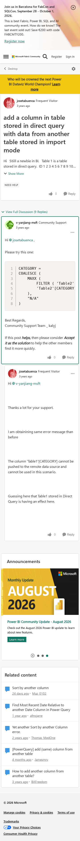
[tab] (38, 655)
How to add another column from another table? (38, 773)
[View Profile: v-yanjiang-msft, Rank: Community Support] (9, 224)
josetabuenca (26, 101)
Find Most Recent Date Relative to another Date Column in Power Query (41, 707)
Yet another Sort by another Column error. (40, 729)
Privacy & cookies (41, 812)
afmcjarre (36, 715)
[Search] (45, 56)
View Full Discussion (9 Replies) (27, 212)
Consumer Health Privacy (21, 833)
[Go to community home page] (26, 56)
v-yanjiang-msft (27, 222)
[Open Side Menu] (6, 56)
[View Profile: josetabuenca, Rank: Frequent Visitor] (9, 103)
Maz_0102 (39, 693)
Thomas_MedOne (43, 738)
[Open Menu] (73, 69)
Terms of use (66, 812)
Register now (14, 41)
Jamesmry (41, 759)
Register (56, 56)
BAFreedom (39, 782)
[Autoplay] (32, 655)
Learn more (15, 639)
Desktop (13, 68)
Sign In (70, 56)
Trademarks (11, 821)
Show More (16, 173)
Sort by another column (30, 687)
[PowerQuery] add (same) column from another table (42, 751)
